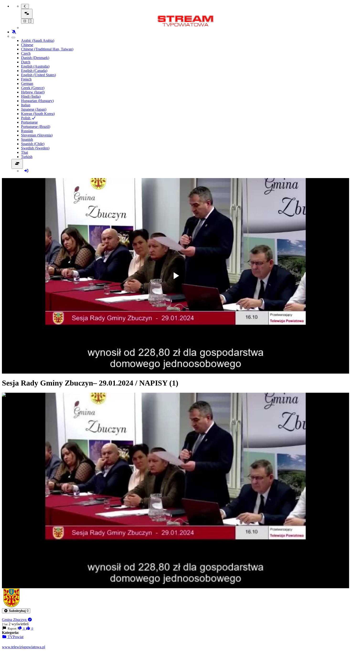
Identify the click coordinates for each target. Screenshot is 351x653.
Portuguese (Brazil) (35, 127)
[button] (16, 610)
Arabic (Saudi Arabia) (37, 40)
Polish (26, 118)
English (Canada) (34, 71)
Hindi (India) (31, 96)
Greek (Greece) (32, 88)
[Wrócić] (25, 6)
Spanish (27, 139)
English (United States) (38, 75)
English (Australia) (35, 66)
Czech (26, 53)
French (26, 79)
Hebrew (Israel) (33, 92)
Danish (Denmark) (35, 58)
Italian (25, 105)
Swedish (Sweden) (35, 148)
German (27, 84)
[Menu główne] (26, 14)
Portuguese (29, 122)
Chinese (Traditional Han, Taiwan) (47, 49)
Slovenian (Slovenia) (37, 135)
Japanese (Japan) (33, 109)
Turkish (26, 157)
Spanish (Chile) (32, 144)
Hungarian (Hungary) (37, 101)
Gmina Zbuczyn (14, 620)
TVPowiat (15, 637)
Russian (27, 131)
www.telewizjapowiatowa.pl (23, 647)
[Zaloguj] (26, 170)
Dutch (25, 62)
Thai (24, 152)
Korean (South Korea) (38, 114)
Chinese (27, 45)
